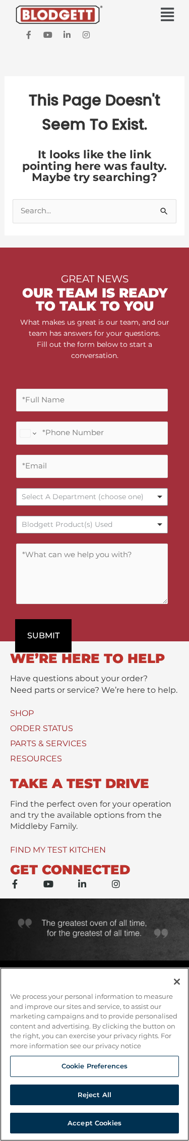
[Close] (177, 982)
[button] (94, 15)
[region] (94, 1054)
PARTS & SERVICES (48, 743)
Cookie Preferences (94, 1066)
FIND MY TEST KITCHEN (58, 850)
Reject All (94, 1095)
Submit (43, 635)
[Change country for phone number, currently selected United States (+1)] (27, 433)
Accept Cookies (94, 1123)
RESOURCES (36, 758)
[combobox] (92, 524)
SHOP (22, 713)
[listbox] (92, 497)
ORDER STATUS (41, 728)
